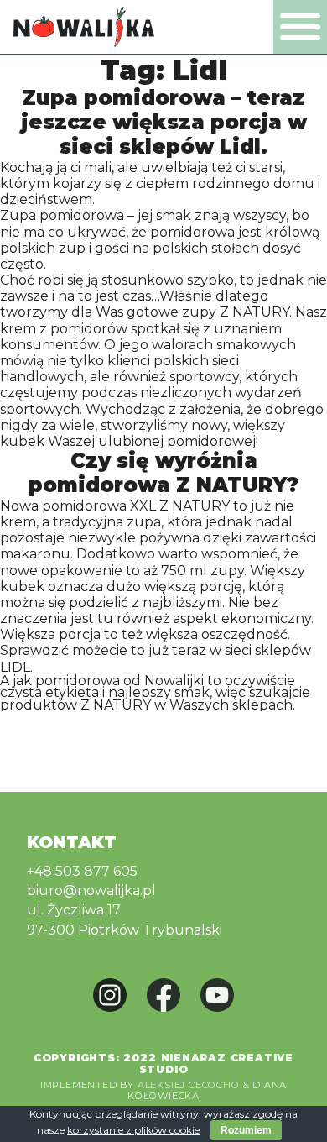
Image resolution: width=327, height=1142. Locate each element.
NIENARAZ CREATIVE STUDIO (216, 1063)
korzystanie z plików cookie (133, 1130)
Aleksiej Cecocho (189, 1085)
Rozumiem (246, 1130)
